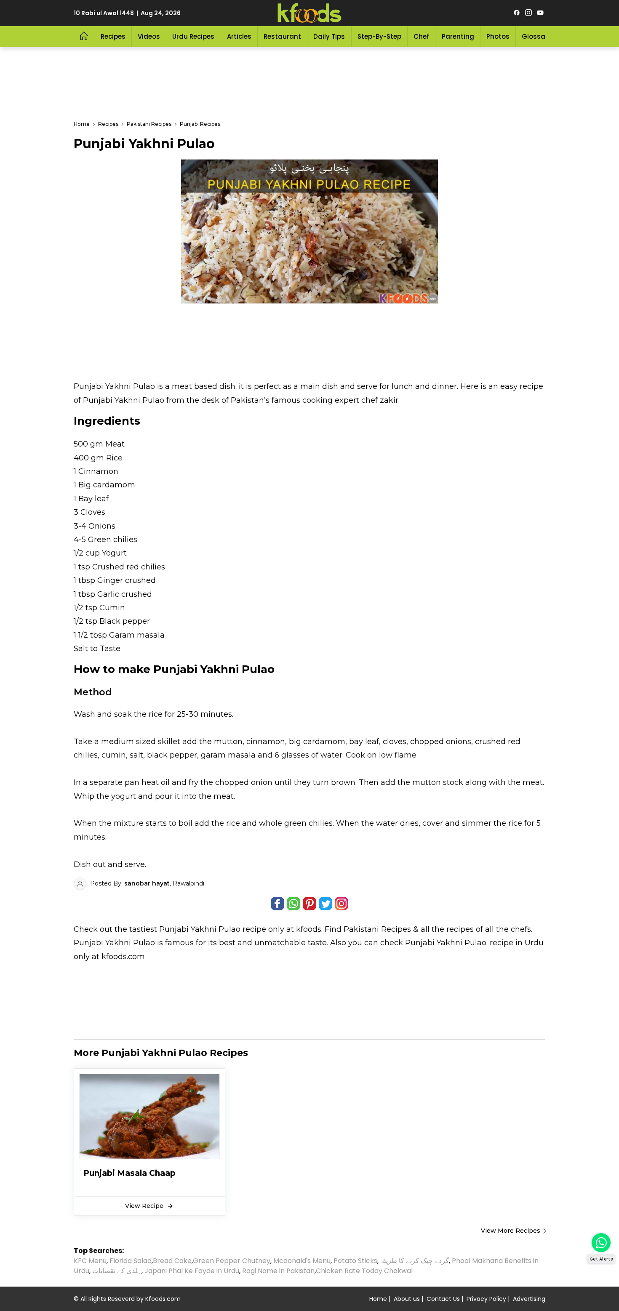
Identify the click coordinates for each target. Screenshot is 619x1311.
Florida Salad (130, 1261)
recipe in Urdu (517, 942)
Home (378, 1299)
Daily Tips (329, 36)
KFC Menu (90, 1261)
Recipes (113, 36)
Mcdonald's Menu (302, 1261)
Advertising (529, 1299)
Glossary (537, 36)
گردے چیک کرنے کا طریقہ (414, 1261)
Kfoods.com (163, 1299)
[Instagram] (528, 13)
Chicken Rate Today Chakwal (364, 1271)
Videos (149, 36)
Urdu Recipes (193, 36)
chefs (521, 929)
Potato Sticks (355, 1261)
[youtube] (540, 13)
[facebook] (516, 13)
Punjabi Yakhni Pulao (199, 929)
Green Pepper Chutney (231, 1261)
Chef (421, 36)
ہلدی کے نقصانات (116, 1271)
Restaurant (282, 36)
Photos (498, 36)
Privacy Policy (486, 1299)
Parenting (458, 36)
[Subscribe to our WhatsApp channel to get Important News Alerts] (601, 1242)
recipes (461, 929)
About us (407, 1299)
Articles (239, 36)
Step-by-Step (379, 36)
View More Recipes (510, 1230)
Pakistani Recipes (377, 929)
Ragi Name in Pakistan (278, 1271)
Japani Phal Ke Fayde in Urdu (191, 1271)
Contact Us (443, 1299)
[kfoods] (309, 13)
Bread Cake (172, 1261)
